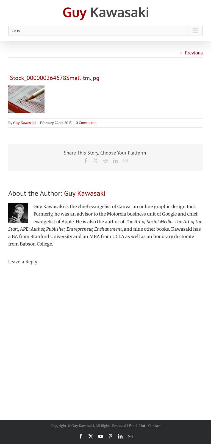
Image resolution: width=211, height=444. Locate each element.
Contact (154, 426)
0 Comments (86, 123)
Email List (137, 426)
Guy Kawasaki (24, 123)
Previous (194, 53)
